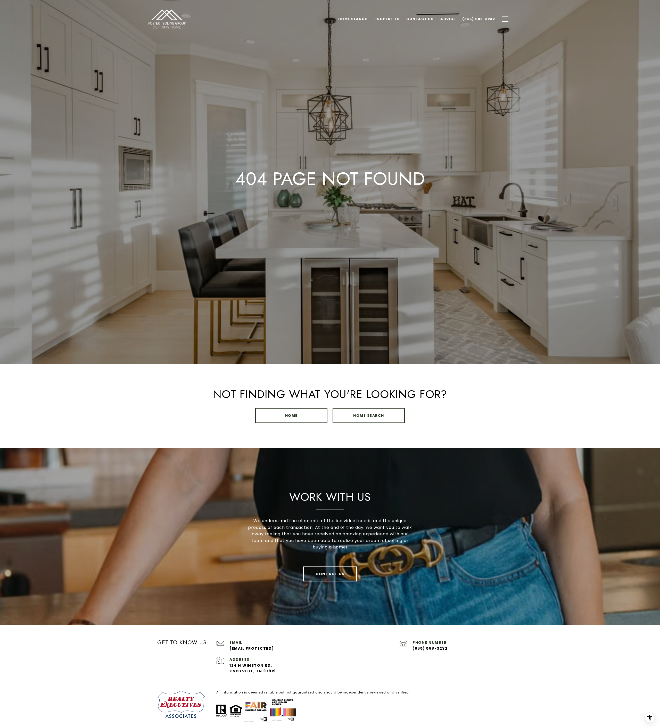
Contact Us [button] (330, 574)
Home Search (368, 415)
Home (291, 415)
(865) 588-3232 (430, 648)
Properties (387, 18)
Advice (448, 18)
